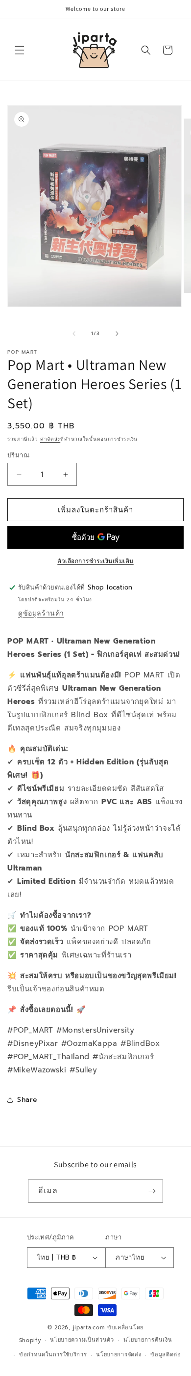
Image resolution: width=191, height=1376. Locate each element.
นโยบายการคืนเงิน (147, 1340)
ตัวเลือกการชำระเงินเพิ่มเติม (95, 561)
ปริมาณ (18, 455)
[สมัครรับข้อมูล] (152, 1191)
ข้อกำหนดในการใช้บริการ (53, 1354)
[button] (19, 50)
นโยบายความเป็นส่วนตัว (82, 1340)
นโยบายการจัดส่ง (118, 1354)
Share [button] (27, 1100)
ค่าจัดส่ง (50, 439)
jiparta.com (89, 1327)
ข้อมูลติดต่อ (165, 1354)
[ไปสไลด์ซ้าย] (74, 333)
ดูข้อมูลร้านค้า (41, 613)
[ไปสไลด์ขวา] (117, 333)
